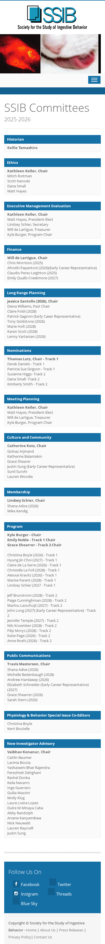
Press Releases (71, 930)
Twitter (64, 884)
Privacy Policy (19, 937)
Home (31, 930)
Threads (64, 894)
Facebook (30, 884)
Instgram (29, 894)
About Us (47, 930)
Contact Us (43, 937)
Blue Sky (29, 903)
